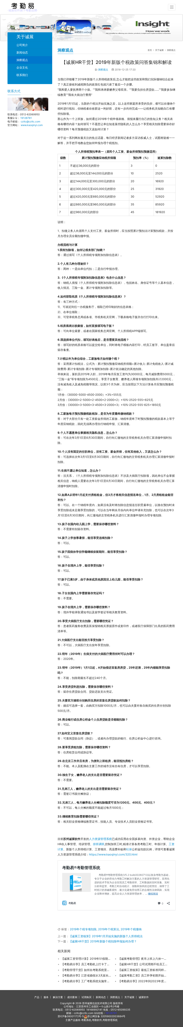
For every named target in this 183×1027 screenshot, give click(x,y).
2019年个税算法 (108, 929)
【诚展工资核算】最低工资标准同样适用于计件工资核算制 (143, 970)
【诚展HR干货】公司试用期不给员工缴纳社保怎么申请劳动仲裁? (143, 964)
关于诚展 (129, 997)
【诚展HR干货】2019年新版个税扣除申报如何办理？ (103, 941)
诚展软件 (144, 997)
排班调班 (98, 844)
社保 (129, 849)
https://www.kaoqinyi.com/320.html (113, 854)
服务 (46, 997)
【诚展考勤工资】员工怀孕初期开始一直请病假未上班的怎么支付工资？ (143, 975)
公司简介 (22, 45)
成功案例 (72, 997)
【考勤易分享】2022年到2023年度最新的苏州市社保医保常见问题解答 (143, 981)
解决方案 (58, 997)
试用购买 (86, 997)
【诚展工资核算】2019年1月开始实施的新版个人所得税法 (106, 936)
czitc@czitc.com (30, 121)
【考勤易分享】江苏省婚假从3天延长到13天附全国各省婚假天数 (86, 975)
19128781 (26, 117)
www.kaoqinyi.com (32, 125)
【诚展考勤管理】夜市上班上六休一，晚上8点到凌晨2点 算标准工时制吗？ (143, 958)
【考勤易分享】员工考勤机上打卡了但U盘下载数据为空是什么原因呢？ (86, 964)
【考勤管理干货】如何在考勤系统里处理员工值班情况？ (86, 970)
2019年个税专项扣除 (83, 929)
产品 (36, 997)
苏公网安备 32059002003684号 (106, 1016)
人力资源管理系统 (100, 839)
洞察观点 (103, 69)
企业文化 (22, 67)
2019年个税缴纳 (131, 929)
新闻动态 (22, 52)
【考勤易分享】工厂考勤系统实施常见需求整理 (86, 981)
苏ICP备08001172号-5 (71, 1016)
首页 (150, 50)
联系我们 (22, 75)
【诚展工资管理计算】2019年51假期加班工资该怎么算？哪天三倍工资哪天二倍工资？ (86, 958)
